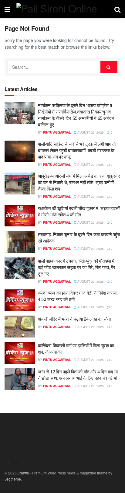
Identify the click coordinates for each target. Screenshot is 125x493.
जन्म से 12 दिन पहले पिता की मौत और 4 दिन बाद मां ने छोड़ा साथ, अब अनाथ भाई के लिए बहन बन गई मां (77, 374)
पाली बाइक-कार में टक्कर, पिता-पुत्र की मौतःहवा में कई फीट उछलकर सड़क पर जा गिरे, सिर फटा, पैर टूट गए (76, 267)
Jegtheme (13, 478)
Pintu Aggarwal (57, 132)
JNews (23, 472)
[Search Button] (108, 67)
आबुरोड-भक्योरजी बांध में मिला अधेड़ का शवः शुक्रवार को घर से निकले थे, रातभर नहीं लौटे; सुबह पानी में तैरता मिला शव (79, 182)
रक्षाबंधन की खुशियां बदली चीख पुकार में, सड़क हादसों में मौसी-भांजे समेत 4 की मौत (79, 211)
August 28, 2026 (90, 386)
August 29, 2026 (90, 132)
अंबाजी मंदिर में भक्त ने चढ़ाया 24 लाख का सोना (74, 319)
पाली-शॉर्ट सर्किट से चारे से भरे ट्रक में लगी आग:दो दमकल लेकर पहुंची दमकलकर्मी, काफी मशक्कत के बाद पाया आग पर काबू (77, 150)
